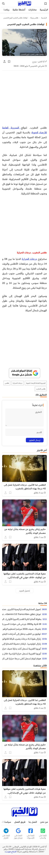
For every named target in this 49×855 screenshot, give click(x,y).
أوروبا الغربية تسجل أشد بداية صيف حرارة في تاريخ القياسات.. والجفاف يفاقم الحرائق (21, 648)
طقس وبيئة (34, 18)
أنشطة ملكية (19, 9)
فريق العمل (19, 822)
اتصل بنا (33, 822)
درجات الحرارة (29, 258)
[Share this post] (4, 61)
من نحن (44, 822)
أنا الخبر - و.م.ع (39, 61)
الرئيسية (44, 9)
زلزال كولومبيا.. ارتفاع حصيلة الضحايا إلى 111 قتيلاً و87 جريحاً (21, 643)
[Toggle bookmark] (9, 61)
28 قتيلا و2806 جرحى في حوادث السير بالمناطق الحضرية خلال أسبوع (21, 624)
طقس (7, 383)
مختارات (32, 9)
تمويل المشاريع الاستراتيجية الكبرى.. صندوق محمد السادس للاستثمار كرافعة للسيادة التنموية (21, 609)
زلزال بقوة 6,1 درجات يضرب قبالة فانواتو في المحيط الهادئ (21, 638)
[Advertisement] (24, 99)
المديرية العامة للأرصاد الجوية (35, 383)
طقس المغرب (40, 389)
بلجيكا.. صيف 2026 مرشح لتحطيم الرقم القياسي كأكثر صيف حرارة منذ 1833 (21, 629)
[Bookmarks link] (45, 3)
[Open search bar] (3, 3)
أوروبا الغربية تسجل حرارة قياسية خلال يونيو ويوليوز (21, 653)
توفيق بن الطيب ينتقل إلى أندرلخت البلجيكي (21, 633)
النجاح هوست (10, 851)
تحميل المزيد (24, 590)
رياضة (6, 9)
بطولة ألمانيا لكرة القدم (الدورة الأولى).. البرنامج (21, 619)
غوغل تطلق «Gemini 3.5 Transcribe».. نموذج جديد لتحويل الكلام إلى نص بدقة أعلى (21, 614)
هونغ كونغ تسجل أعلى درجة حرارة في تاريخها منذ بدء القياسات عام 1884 (21, 658)
